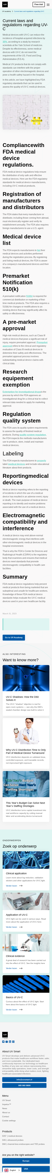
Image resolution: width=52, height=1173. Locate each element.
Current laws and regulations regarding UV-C (29, 11)
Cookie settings (9, 1120)
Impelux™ (6, 1104)
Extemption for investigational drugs (22, 392)
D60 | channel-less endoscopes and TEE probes (23, 1144)
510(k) (29, 296)
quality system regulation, (32, 435)
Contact (5, 1116)
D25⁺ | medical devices (12, 1136)
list (38, 250)
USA (26, 1169)
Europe (26, 1161)
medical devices (16, 464)
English (13, 1170)
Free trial (39, 4)
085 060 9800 (24, 1085)
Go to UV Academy (14, 637)
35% (5, 42)
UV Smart (6, 1100)
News (4, 1108)
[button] (48, 4)
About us (6, 1112)
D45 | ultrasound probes (12, 1140)
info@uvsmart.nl (24, 1079)
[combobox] (12, 1170)
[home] (5, 4)
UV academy (6, 11)
